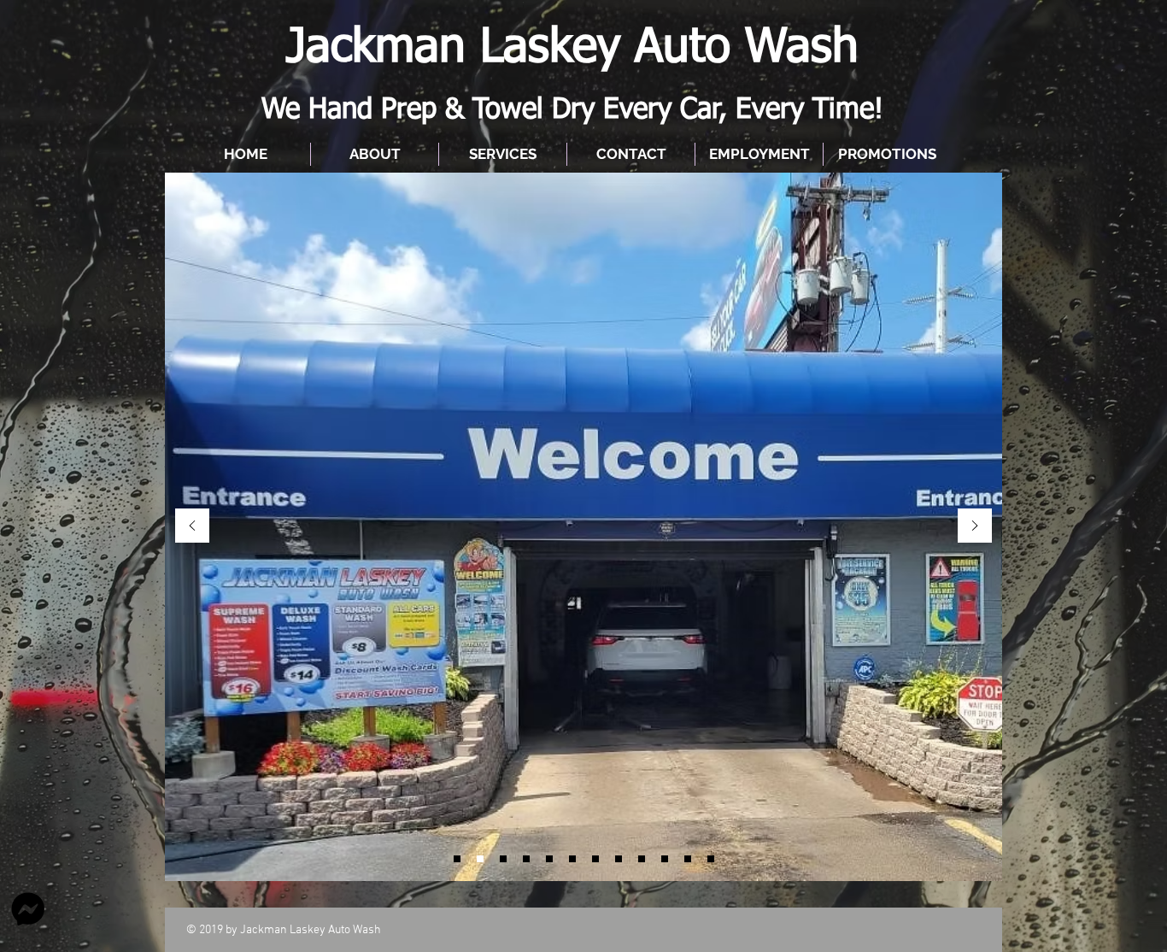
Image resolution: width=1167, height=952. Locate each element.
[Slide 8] (641, 858)
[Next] (975, 526)
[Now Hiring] (457, 858)
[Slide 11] (710, 858)
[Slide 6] (549, 858)
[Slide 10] (687, 858)
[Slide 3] (595, 858)
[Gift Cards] (503, 858)
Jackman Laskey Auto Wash (572, 48)
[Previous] (192, 526)
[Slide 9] (664, 858)
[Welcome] (480, 858)
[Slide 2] (572, 858)
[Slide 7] (618, 858)
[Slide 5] (526, 858)
